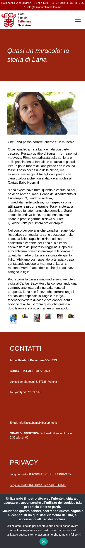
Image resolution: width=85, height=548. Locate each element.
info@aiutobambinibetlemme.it (45, 7)
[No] (79, 534)
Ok (44, 541)
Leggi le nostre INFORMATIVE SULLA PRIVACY (40, 474)
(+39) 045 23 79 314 (28, 392)
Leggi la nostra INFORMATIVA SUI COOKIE (38, 485)
